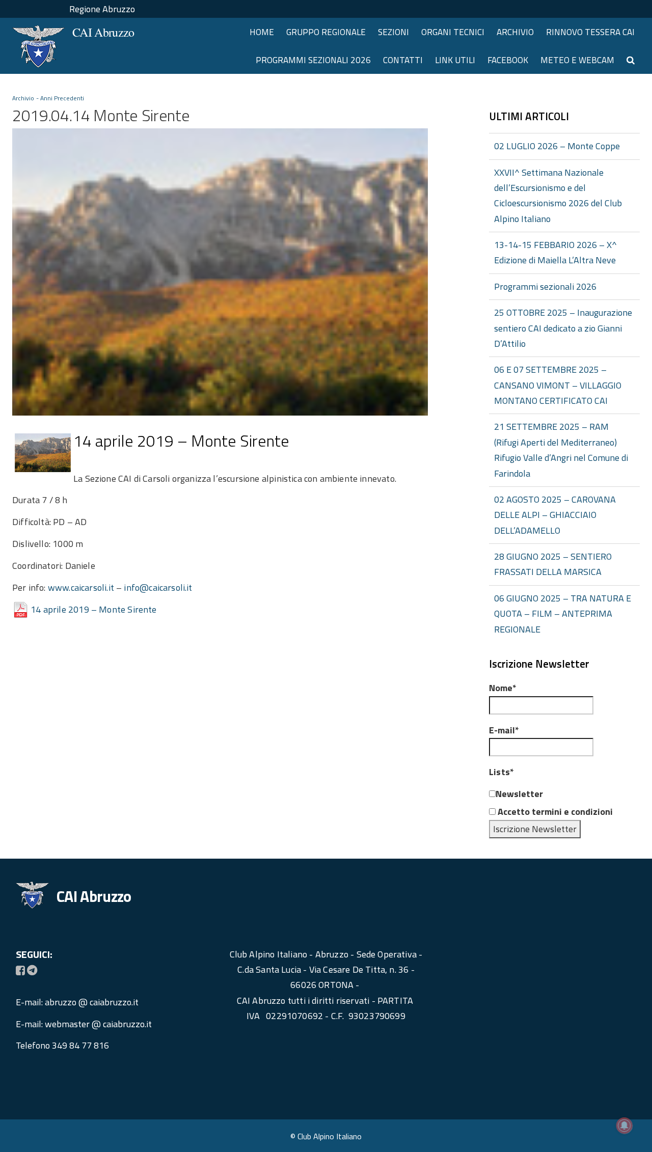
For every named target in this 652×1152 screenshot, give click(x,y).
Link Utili (455, 60)
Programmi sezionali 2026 (313, 60)
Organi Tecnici (452, 32)
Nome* (503, 688)
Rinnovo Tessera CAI (590, 32)
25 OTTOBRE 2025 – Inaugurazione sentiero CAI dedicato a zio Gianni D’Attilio (563, 328)
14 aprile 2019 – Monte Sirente (93, 609)
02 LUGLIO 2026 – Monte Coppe (557, 146)
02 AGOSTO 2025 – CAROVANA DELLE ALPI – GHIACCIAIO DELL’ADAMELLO (555, 514)
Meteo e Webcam (577, 60)
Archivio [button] (515, 32)
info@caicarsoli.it (158, 587)
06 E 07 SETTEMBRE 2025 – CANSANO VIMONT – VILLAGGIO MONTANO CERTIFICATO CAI (557, 385)
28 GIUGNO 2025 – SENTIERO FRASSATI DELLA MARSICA (553, 564)
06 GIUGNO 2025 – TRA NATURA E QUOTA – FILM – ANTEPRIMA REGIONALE (562, 613)
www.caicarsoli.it (81, 587)
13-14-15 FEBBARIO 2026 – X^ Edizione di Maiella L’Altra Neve (555, 252)
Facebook (507, 60)
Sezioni (393, 32)
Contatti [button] (403, 60)
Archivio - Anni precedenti (48, 98)
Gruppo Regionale (326, 32)
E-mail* (504, 730)
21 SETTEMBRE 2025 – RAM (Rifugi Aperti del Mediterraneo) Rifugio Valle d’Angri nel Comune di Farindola (561, 450)
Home (262, 32)
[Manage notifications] (624, 1125)
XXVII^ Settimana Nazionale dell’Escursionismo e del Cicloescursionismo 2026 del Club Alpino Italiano (558, 196)
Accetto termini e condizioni (554, 811)
